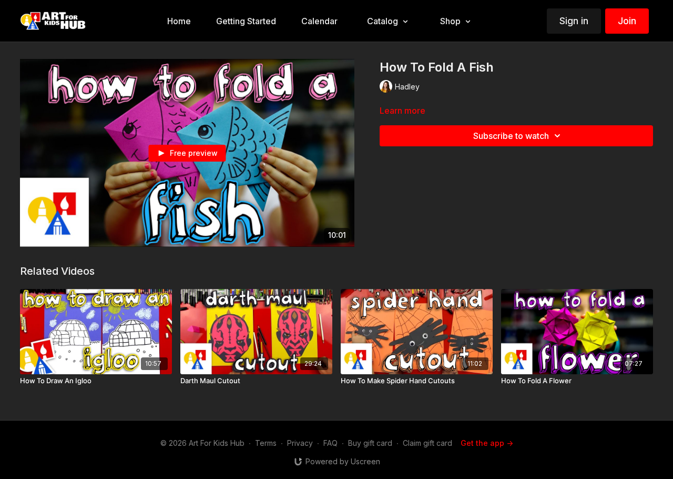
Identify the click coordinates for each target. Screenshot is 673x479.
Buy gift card (370, 442)
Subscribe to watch (511, 136)
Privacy (300, 442)
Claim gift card (427, 442)
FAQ (330, 442)
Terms (266, 442)
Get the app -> (487, 442)
